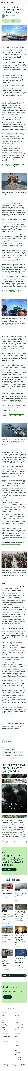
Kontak (16, 1018)
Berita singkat (5, 1025)
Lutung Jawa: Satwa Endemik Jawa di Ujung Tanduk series (15, 842)
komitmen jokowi (7, 752)
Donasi (16, 1020)
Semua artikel (6, 975)
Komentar (5, 21)
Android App (18, 1057)
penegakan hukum (7, 755)
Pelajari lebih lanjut (8, 869)
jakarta (13, 16)
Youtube (17, 1041)
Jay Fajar (8, 741)
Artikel (3, 1020)
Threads (17, 1048)
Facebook (17, 1045)
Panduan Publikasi (19, 1027)
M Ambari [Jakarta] (11, 15)
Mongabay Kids (5, 1038)
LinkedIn (17, 1036)
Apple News (18, 1059)
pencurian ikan (18, 752)
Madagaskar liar (6, 1036)
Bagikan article (16, 21)
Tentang (17, 1015)
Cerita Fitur (4, 1027)
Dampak (17, 1029)
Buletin (6, 997)
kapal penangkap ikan (8, 749)
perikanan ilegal (19, 755)
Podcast (4, 1018)
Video (3, 1015)
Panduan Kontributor (20, 1025)
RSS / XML (17, 1052)
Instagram (17, 1038)
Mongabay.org (5, 1041)
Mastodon (17, 1055)
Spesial (3, 1022)
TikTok (16, 1050)
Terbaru (3, 1029)
